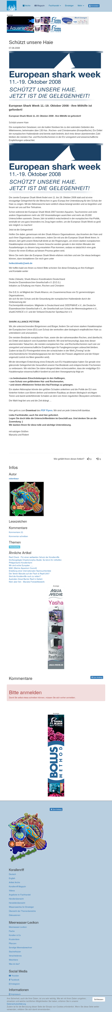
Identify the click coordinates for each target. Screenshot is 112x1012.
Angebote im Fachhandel (20, 894)
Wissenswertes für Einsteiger (21, 907)
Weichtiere (13, 959)
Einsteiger (69, 5)
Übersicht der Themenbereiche (22, 911)
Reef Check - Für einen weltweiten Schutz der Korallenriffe (34, 557)
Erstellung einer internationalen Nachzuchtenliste (30, 570)
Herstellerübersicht (17, 902)
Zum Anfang (97, 677)
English (12, 878)
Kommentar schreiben (18, 536)
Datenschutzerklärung (16, 1003)
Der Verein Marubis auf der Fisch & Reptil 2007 (29, 573)
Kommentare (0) (16, 532)
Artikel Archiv (14, 882)
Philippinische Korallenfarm (20, 562)
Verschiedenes (15, 955)
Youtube (15, 975)
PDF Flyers (46, 410)
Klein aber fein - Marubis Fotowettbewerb (27, 581)
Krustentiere (14, 939)
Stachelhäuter (15, 951)
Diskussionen (14, 915)
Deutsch (12, 874)
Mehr (80, 5)
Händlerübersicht (16, 898)
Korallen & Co (15, 935)
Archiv (27, 5)
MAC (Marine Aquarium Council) (23, 568)
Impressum (15, 994)
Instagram (15, 983)
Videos (12, 890)
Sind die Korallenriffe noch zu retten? (25, 576)
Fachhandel (54, 5)
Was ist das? (14, 963)
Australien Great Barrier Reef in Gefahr (26, 579)
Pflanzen (12, 943)
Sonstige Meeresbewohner (20, 947)
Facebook (14, 979)
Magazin (41, 5)
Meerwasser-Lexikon (18, 927)
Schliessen (98, 999)
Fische (12, 931)
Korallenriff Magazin (17, 886)
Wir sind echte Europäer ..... (21, 565)
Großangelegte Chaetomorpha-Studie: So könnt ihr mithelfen (35, 559)
